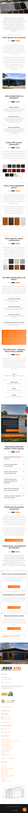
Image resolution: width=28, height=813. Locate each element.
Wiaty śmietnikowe (5, 751)
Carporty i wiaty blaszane (7, 748)
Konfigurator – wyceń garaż (7, 758)
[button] (14, 457)
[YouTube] (16, 810)
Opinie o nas (4, 767)
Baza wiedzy (4, 774)
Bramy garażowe (5, 744)
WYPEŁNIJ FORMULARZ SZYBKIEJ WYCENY (11, 636)
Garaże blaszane (5, 739)
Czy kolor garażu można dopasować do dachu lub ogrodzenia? (10, 481)
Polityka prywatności (6, 781)
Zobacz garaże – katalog (6, 769)
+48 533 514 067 (7, 719)
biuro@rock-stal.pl (7, 732)
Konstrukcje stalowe (6, 746)
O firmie (3, 765)
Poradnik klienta (4, 770)
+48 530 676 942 (7, 729)
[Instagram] (14, 810)
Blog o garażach (5, 772)
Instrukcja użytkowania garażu (8, 776)
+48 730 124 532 (7, 717)
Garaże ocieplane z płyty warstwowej (10, 741)
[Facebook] (12, 810)
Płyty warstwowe (5, 742)
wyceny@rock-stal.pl (8, 722)
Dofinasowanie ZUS (5, 777)
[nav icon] (24, 3)
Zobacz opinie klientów (6, 707)
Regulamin (3, 779)
